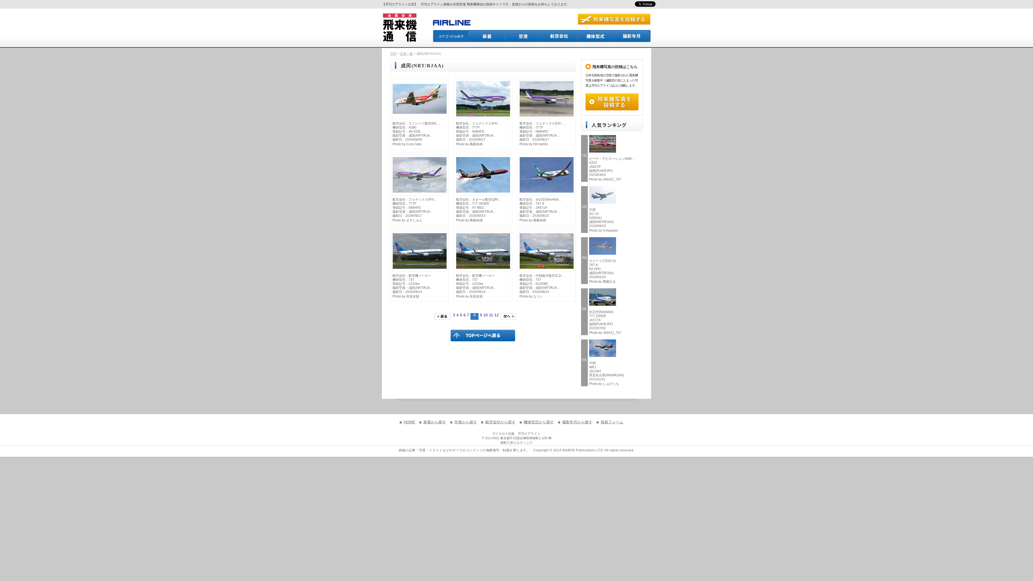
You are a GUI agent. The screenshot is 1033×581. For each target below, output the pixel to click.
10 (485, 315)
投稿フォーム (612, 422)
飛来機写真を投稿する (612, 102)
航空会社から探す (500, 422)
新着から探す (434, 422)
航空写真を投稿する (614, 19)
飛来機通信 (399, 27)
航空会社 (560, 36)
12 (496, 315)
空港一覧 (406, 54)
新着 (487, 36)
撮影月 (632, 36)
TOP (393, 54)
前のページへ (442, 316)
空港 (523, 36)
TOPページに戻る (483, 335)
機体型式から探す (539, 422)
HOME (409, 422)
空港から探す (465, 422)
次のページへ (508, 316)
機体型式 (596, 36)
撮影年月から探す (577, 422)
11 (491, 315)
